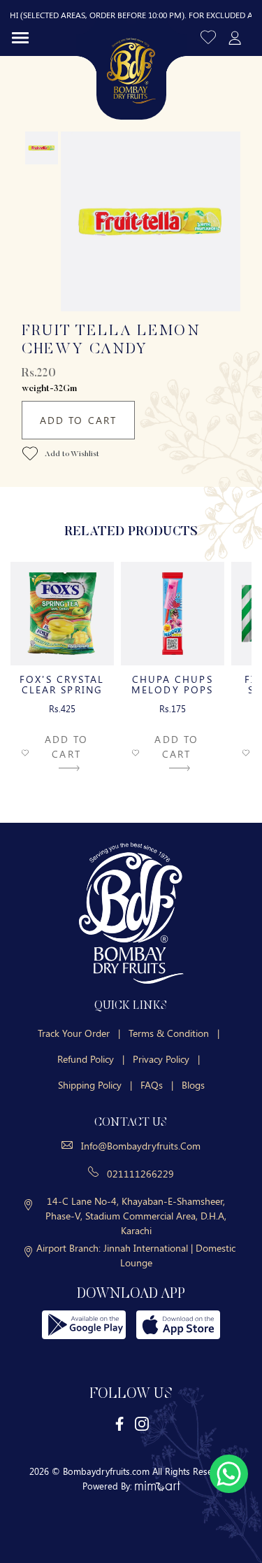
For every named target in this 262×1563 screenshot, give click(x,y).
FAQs (156, 1084)
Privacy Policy (166, 1059)
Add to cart (67, 747)
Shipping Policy (95, 1084)
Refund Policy (90, 1059)
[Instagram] (142, 1422)
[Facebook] (120, 1422)
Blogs (193, 1084)
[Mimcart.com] (157, 1486)
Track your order (79, 1033)
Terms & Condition (174, 1033)
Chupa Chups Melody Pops (172, 684)
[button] (209, 36)
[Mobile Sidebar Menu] (20, 37)
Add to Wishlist (71, 455)
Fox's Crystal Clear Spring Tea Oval (62, 689)
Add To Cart (78, 420)
